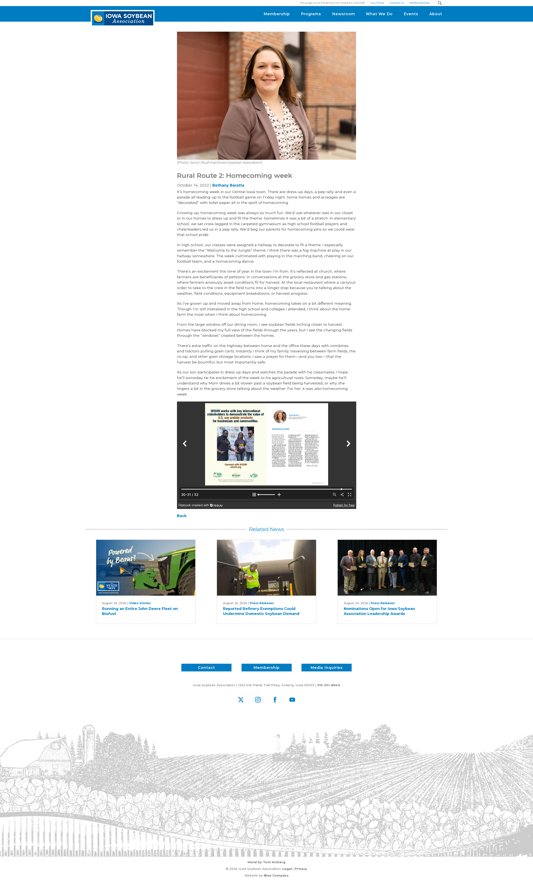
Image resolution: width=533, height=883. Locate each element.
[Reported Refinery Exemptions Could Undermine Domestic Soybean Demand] (266, 568)
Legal (287, 869)
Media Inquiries (326, 667)
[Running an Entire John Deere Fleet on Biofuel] (145, 568)
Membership (266, 667)
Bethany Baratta (228, 185)
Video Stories (140, 603)
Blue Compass (276, 875)
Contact (206, 667)
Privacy (301, 869)
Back (182, 516)
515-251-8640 (328, 685)
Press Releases (262, 603)
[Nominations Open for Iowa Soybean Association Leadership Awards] (387, 568)
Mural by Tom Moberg (267, 862)
